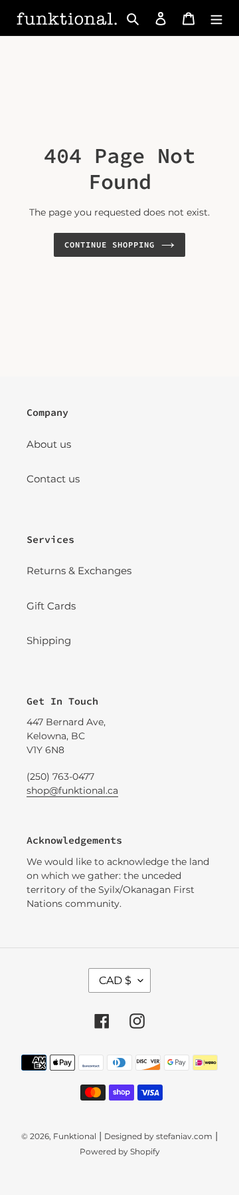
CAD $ (115, 980)
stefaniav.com (184, 1136)
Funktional (74, 1136)
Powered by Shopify (120, 1151)
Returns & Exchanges (79, 570)
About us (49, 444)
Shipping (49, 640)
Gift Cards (51, 605)
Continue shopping (109, 245)
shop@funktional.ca (72, 790)
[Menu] (216, 18)
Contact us (53, 478)
